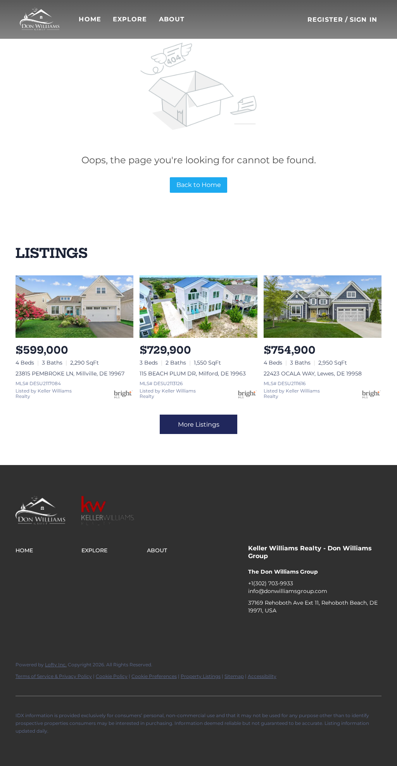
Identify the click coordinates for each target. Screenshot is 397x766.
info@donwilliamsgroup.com (287, 591)
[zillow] (285, 628)
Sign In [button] (363, 19)
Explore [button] (130, 19)
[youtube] (300, 628)
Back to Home (198, 184)
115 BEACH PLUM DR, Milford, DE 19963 (193, 373)
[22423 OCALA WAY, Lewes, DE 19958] (322, 306)
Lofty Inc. (56, 664)
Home (90, 19)
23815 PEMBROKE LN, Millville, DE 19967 (70, 373)
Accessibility (262, 676)
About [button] (172, 19)
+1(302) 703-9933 (270, 583)
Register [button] (325, 19)
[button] (39, 19)
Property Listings (201, 676)
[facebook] (254, 628)
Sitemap (234, 676)
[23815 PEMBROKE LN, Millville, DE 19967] (74, 306)
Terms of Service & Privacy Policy (54, 676)
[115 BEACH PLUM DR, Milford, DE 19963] (198, 306)
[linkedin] (269, 628)
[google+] (316, 628)
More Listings (198, 424)
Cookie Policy (112, 676)
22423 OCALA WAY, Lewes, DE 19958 (313, 373)
